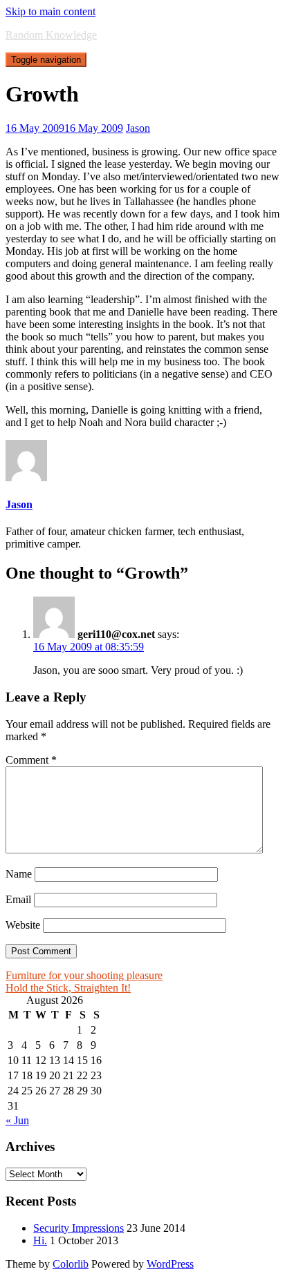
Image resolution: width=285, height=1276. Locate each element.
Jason (138, 128)
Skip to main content (50, 11)
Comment (31, 760)
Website (23, 925)
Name (19, 874)
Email (18, 899)
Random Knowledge (51, 35)
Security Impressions (78, 1228)
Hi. (40, 1240)
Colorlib (71, 1264)
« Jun (17, 1120)
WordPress (170, 1264)
